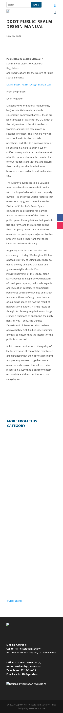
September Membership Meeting (25, 436)
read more (15, 477)
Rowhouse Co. (37, 708)
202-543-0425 (28, 670)
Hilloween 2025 (19, 495)
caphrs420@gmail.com (26, 674)
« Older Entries (14, 600)
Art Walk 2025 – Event (24, 549)
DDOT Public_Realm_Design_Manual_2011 (29, 84)
